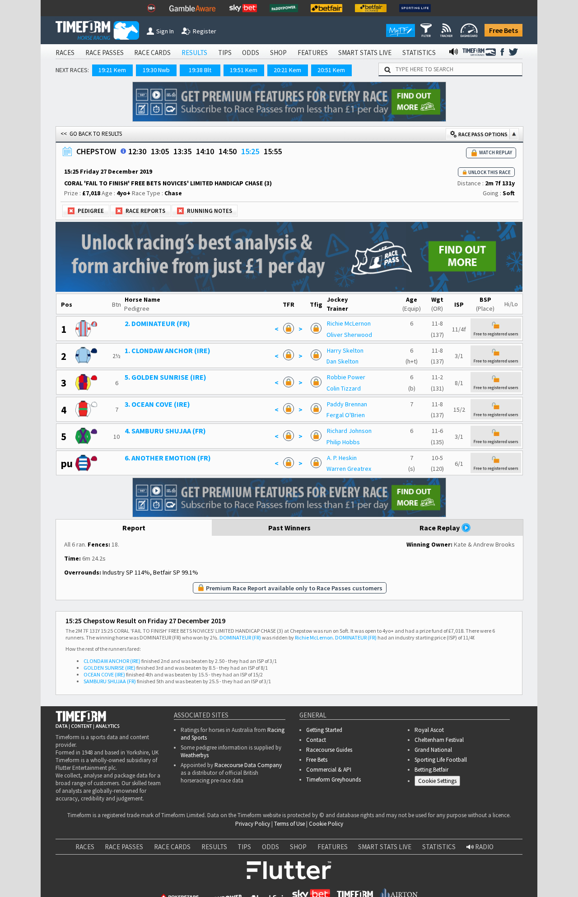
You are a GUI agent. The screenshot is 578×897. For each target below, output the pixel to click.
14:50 (228, 151)
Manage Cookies (439, 783)
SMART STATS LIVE (365, 52)
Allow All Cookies (401, 864)
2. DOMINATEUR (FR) (157, 323)
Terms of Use (289, 824)
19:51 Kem (243, 70)
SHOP (278, 52)
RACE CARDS (152, 52)
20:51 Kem (331, 70)
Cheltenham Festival (439, 740)
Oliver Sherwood (349, 335)
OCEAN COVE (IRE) (104, 674)
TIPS (225, 52)
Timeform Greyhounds (333, 779)
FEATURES (313, 52)
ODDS (250, 52)
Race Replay (440, 527)
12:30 (137, 151)
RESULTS (194, 52)
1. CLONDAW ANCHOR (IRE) (167, 350)
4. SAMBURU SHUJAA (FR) (165, 430)
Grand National (433, 750)
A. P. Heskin (342, 458)
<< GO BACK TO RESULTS (91, 134)
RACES (65, 52)
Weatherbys (195, 755)
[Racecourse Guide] (123, 151)
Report (133, 527)
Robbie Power (346, 377)
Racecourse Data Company (248, 765)
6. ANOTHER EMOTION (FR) (168, 457)
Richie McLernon (349, 323)
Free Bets (503, 30)
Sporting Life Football (441, 760)
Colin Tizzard (343, 388)
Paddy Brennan (347, 404)
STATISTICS (419, 52)
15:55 (273, 151)
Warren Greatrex (348, 469)
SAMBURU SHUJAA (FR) (110, 681)
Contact (316, 740)
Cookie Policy (326, 824)
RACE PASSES (104, 52)
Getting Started (324, 730)
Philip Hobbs (343, 442)
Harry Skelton (345, 350)
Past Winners (289, 527)
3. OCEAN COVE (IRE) (157, 404)
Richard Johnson (349, 431)
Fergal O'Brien (345, 415)
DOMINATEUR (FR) (240, 637)
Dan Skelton (342, 361)
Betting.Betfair (431, 769)
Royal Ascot (429, 730)
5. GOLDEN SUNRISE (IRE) (165, 377)
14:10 (205, 151)
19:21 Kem (112, 70)
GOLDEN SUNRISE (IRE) (109, 667)
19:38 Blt (200, 70)
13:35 (182, 151)
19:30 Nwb (156, 70)
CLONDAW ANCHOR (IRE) (112, 661)
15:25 (250, 151)
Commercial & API (328, 769)
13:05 (160, 151)
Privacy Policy (252, 824)
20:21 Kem (287, 70)
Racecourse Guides (329, 750)
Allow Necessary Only (469, 864)
